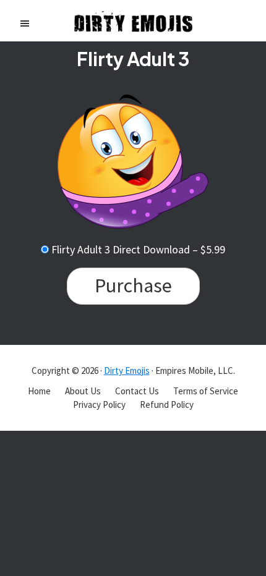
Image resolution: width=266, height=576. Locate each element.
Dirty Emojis (127, 370)
